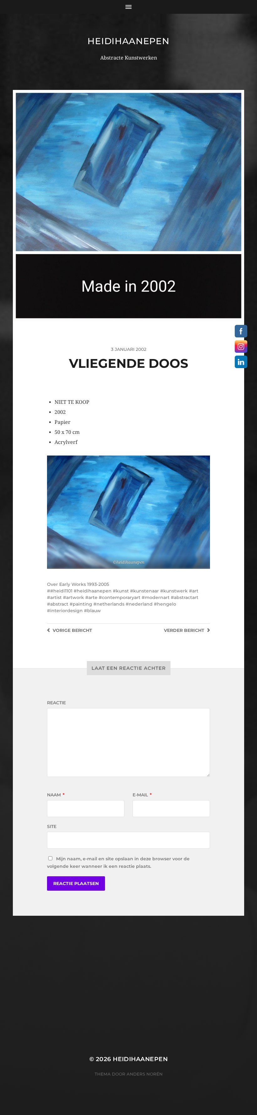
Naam (56, 795)
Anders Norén (145, 1073)
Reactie (56, 703)
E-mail (142, 795)
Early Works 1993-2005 (84, 584)
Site (51, 826)
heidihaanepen (128, 41)
